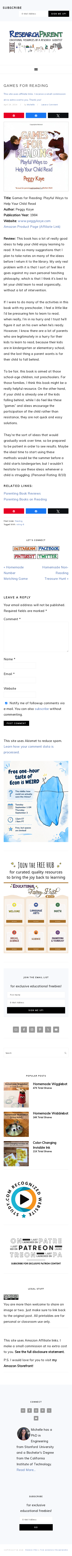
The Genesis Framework (54, 1550)
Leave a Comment (49, 104)
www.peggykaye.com (34, 221)
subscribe (42, 709)
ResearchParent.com (36, 41)
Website (10, 688)
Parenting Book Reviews (22, 493)
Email (9, 674)
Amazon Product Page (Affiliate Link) (32, 227)
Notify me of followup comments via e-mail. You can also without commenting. (34, 708)
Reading (19, 521)
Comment (12, 619)
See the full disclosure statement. (40, 1352)
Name (9, 659)
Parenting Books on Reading (25, 499)
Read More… (26, 1470)
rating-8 (20, 524)
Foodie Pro (31, 1550)
